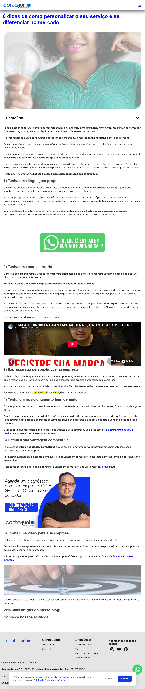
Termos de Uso (82, 657)
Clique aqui (130, 599)
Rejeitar (108, 679)
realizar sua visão (19, 307)
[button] (139, 5)
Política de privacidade (86, 653)
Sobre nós (47, 649)
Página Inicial (49, 644)
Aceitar (124, 679)
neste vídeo (22, 317)
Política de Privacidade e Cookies (50, 680)
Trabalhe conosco (84, 644)
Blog (77, 649)
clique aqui (107, 466)
